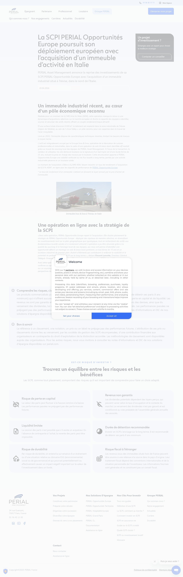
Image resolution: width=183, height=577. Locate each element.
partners (70, 270)
